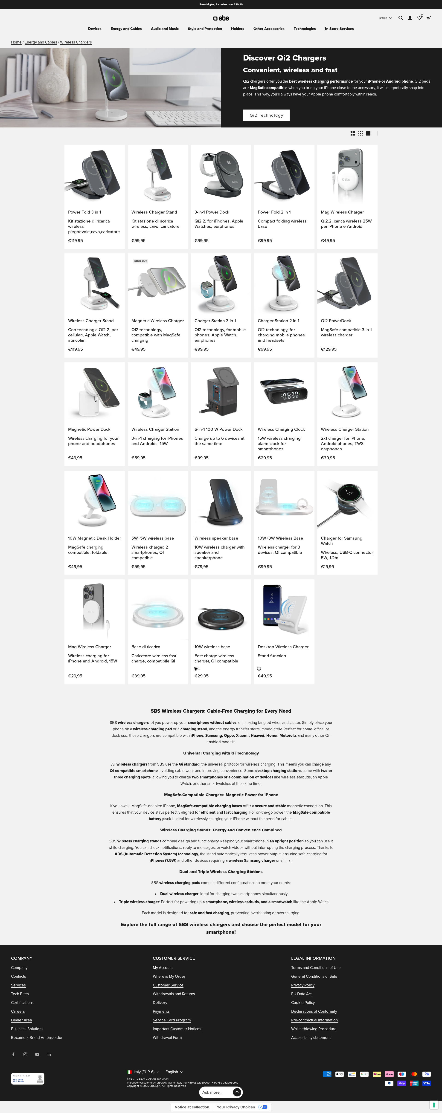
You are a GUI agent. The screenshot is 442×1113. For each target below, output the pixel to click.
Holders (237, 29)
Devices (95, 29)
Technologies (305, 29)
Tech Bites (20, 994)
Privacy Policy (302, 985)
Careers (18, 1011)
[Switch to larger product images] (353, 133)
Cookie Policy (303, 1002)
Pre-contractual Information (314, 1020)
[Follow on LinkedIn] (49, 1054)
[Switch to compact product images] (368, 133)
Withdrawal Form (167, 1037)
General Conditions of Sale (314, 976)
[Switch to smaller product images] (360, 133)
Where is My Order (169, 976)
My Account (163, 967)
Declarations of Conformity (314, 1011)
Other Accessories (269, 29)
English (383, 17)
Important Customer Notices (177, 1028)
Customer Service (168, 985)
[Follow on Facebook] (13, 1054)
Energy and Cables (126, 29)
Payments (161, 1011)
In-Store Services (339, 29)
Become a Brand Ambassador (37, 1037)
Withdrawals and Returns (174, 994)
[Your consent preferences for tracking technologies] (434, 1105)
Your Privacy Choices (236, 1107)
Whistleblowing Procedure (314, 1028)
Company (19, 967)
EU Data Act (301, 994)
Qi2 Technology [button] (266, 115)
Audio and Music (165, 29)
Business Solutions (27, 1028)
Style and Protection (205, 29)
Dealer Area (21, 1020)
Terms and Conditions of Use (316, 967)
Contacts (18, 976)
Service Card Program (172, 1020)
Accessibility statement (311, 1037)
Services (18, 985)
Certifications (22, 1002)
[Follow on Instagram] (25, 1054)
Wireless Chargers (76, 42)
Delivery (160, 1002)
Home (16, 42)
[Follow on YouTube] (37, 1054)
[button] (116, 152)
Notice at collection (192, 1107)
